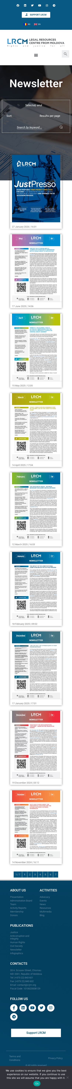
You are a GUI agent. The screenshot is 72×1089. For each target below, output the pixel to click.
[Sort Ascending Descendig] (18, 115)
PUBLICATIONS (21, 925)
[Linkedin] (25, 5)
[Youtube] (39, 5)
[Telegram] (54, 5)
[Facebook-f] (14, 1008)
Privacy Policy (55, 1058)
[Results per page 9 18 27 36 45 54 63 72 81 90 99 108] (51, 115)
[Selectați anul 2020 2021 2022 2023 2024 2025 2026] (37, 105)
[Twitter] (32, 5)
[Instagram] (46, 5)
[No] (67, 1077)
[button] (65, 53)
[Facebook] (17, 5)
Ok (37, 1083)
